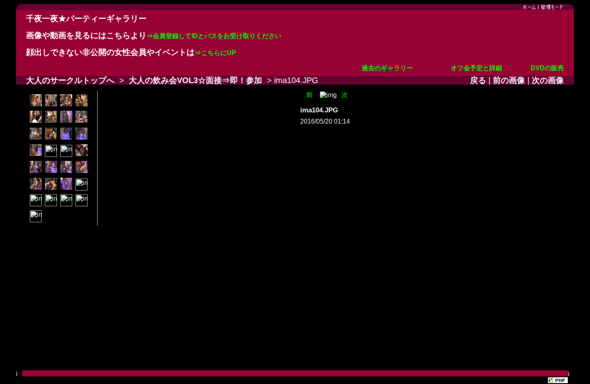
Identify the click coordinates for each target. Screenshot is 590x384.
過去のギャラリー (387, 68)
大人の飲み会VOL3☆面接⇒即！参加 (195, 80)
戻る (478, 80)
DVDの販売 (547, 68)
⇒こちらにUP (215, 52)
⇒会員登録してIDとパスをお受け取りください (213, 36)
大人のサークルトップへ (70, 80)
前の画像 (509, 80)
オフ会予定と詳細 (476, 68)
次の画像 (548, 80)
